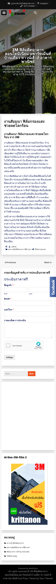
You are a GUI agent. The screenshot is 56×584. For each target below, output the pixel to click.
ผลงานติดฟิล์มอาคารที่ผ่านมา (20, 249)
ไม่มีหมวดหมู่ (12, 556)
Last (30, 294)
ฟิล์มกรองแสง (40, 249)
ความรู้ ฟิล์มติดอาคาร (15, 543)
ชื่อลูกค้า (9, 285)
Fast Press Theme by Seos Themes (35, 578)
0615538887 (29, 6)
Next (47, 262)
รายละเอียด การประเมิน (15, 320)
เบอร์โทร (9, 309)
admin (14, 246)
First (5, 294)
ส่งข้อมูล (9, 357)
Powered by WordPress (28, 568)
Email (7, 298)
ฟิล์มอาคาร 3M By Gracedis (18, 552)
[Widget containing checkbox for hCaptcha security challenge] (23, 346)
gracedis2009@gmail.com (22, 3)
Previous (11, 262)
